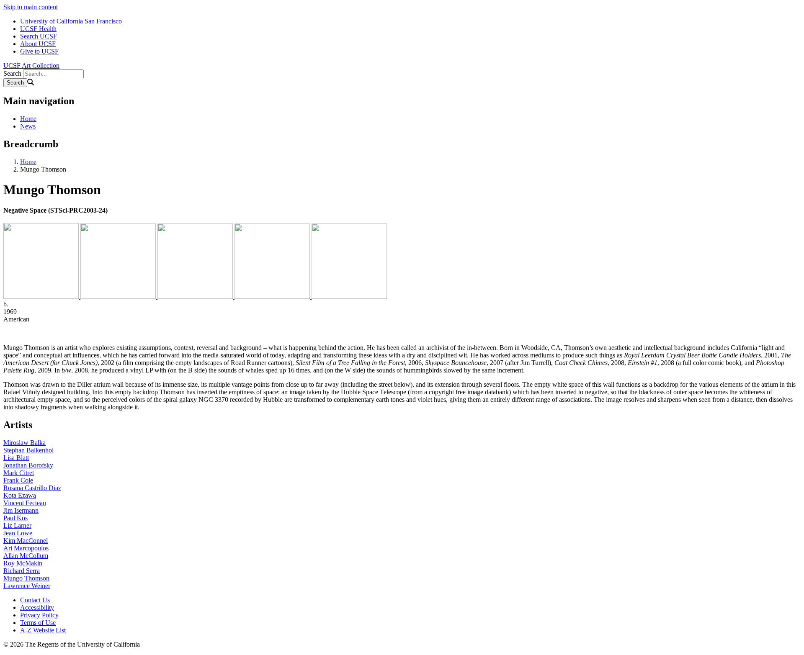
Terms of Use (38, 622)
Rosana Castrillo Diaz (32, 487)
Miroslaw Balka (24, 442)
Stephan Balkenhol (28, 450)
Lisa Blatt (16, 457)
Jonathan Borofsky (28, 465)
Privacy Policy (39, 615)
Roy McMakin (22, 563)
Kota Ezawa (19, 495)
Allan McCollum (25, 555)
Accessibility (37, 607)
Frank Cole (18, 480)
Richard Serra (21, 570)
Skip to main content (30, 6)
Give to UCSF (39, 51)
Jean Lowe (17, 533)
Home (28, 118)
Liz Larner (17, 525)
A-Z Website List (43, 630)
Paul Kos (15, 517)
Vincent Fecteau (24, 502)
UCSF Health (38, 28)
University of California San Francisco (71, 21)
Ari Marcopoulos (26, 548)
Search (12, 73)
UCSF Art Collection (31, 65)
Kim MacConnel (25, 540)
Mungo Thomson (26, 578)
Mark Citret (18, 472)
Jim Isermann (21, 510)
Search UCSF (38, 36)
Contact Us (35, 600)
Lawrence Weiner (26, 585)
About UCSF (38, 43)
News (28, 126)
